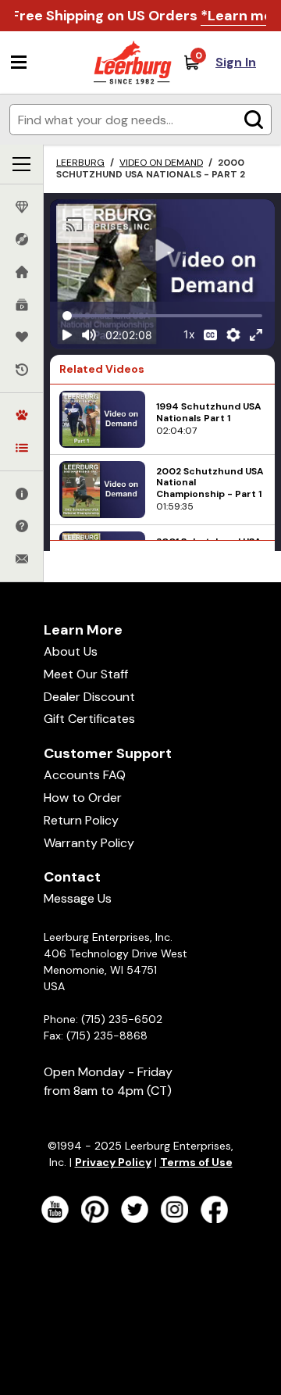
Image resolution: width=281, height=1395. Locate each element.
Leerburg (80, 162)
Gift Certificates (89, 718)
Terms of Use (196, 1162)
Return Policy (81, 820)
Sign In (235, 62)
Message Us (78, 898)
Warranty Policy (89, 843)
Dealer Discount (89, 697)
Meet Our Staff (86, 674)
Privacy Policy (113, 1162)
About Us (71, 651)
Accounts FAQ (85, 775)
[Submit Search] (254, 119)
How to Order (83, 797)
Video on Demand (161, 162)
